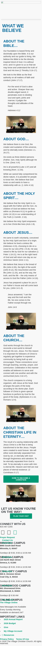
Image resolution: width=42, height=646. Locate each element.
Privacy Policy (7, 639)
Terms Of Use (22, 639)
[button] (21, 19)
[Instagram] (15, 532)
